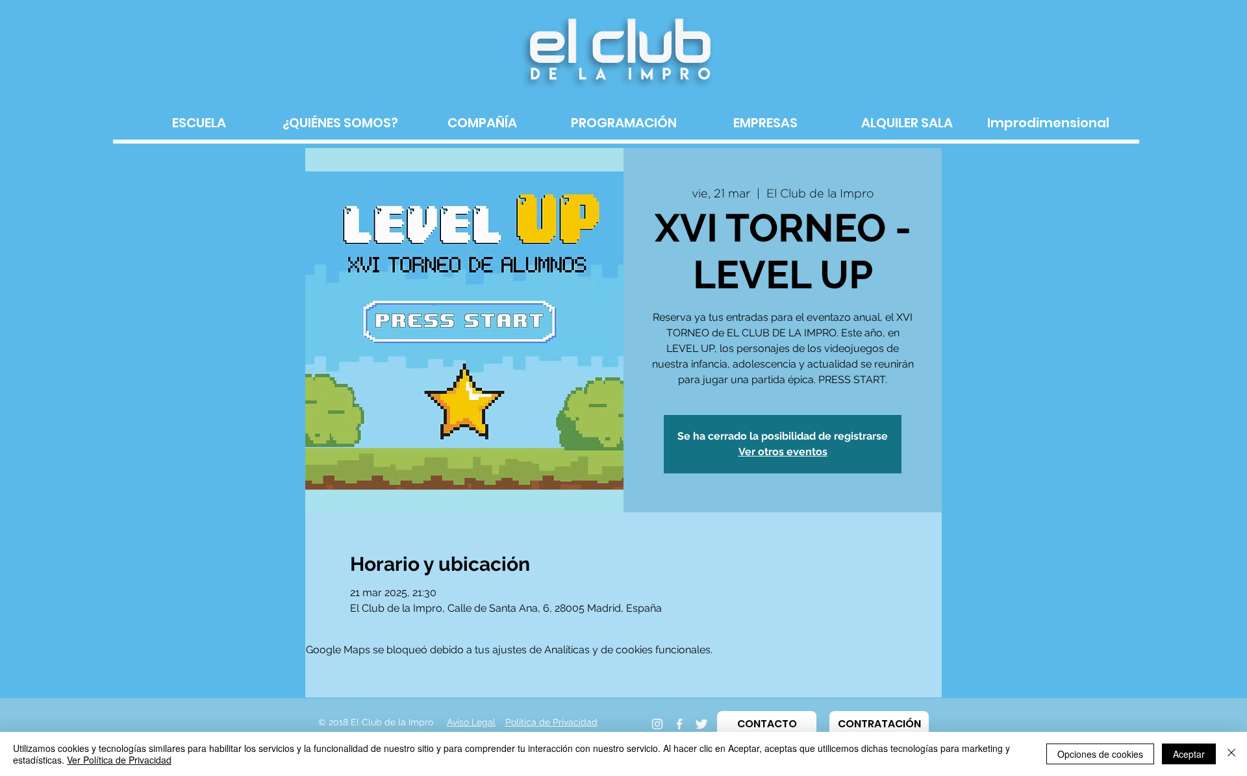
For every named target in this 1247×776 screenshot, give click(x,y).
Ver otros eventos (782, 451)
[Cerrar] (1231, 754)
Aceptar (1189, 753)
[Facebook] (679, 724)
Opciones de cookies (1100, 753)
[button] (766, 724)
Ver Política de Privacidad (119, 759)
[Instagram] (657, 724)
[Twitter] (701, 724)
